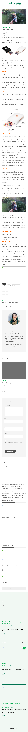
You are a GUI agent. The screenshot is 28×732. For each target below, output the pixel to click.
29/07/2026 (7, 665)
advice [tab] (24, 682)
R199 (8, 227)
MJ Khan (3, 665)
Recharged (4, 625)
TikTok (21, 497)
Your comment (7, 405)
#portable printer (16, 283)
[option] (14, 375)
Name (5, 418)
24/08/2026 (7, 625)
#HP (9, 283)
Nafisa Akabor (4, 32)
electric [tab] (24, 601)
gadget (3, 27)
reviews (8, 27)
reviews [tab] (24, 642)
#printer (4, 285)
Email (5, 426)
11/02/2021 (8, 385)
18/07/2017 (8, 32)
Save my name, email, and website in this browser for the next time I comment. (13, 443)
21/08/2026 (7, 707)
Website (6, 433)
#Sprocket (11, 285)
